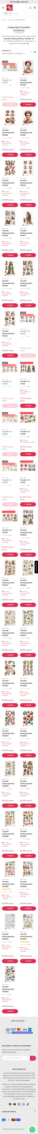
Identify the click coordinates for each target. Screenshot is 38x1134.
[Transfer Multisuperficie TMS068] (28, 668)
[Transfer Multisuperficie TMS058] (10, 819)
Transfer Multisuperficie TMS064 (26, 783)
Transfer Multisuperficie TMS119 (26, 183)
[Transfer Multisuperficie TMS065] (10, 768)
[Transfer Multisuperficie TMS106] (28, 568)
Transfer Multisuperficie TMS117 (26, 233)
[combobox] (19, 13)
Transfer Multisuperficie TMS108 (26, 532)
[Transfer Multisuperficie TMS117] (28, 218)
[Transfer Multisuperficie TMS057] (28, 819)
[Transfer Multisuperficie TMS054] (10, 921)
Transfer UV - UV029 (25, 433)
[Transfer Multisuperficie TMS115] (10, 318)
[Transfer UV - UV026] (10, 517)
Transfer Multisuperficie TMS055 (26, 884)
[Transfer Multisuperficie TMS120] (10, 168)
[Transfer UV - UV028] (10, 467)
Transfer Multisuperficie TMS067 (8, 733)
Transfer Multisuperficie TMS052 (8, 989)
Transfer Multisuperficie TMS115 (8, 333)
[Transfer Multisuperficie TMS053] (28, 921)
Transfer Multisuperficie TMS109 (26, 283)
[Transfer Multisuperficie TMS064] (28, 768)
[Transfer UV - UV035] (10, 67)
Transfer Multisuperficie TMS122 (8, 132)
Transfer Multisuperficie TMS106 (26, 582)
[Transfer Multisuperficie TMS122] (10, 117)
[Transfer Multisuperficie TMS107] (10, 568)
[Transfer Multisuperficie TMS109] (28, 268)
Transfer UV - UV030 (7, 433)
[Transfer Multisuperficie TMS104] (28, 618)
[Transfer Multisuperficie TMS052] (10, 974)
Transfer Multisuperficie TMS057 (26, 833)
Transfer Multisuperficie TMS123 (26, 82)
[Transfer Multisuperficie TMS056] (10, 869)
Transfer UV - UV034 (25, 332)
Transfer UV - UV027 (25, 481)
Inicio (3, 19)
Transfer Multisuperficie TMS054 (8, 936)
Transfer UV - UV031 (25, 382)
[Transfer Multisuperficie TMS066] (28, 718)
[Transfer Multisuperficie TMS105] (10, 618)
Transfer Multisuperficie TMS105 (8, 633)
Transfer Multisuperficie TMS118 (8, 233)
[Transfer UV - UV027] (28, 467)
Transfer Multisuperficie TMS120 (8, 183)
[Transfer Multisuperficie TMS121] (28, 117)
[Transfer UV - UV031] (28, 368)
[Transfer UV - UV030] (10, 419)
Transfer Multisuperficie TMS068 (26, 683)
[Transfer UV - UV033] (10, 368)
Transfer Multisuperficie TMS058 (8, 833)
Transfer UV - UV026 (7, 531)
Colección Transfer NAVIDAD (16, 19)
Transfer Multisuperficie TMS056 (8, 884)
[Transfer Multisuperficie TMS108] (28, 517)
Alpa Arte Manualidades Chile (15, 1129)
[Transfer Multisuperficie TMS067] (10, 718)
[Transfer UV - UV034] (28, 318)
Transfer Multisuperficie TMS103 (8, 683)
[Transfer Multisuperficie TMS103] (10, 668)
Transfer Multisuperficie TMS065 (8, 783)
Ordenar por (6, 51)
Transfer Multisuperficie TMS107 (8, 582)
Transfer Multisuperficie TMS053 (26, 936)
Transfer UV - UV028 (7, 481)
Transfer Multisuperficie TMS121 (26, 132)
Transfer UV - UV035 (7, 81)
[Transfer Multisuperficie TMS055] (28, 869)
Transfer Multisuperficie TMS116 (8, 283)
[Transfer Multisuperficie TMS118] (10, 218)
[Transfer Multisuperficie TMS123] (28, 67)
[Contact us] (32, 1129)
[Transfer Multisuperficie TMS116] (10, 268)
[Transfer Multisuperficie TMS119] (28, 168)
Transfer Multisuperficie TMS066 (26, 733)
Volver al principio (18, 1021)
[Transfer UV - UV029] (28, 419)
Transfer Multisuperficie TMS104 (26, 633)
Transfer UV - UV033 (7, 382)
